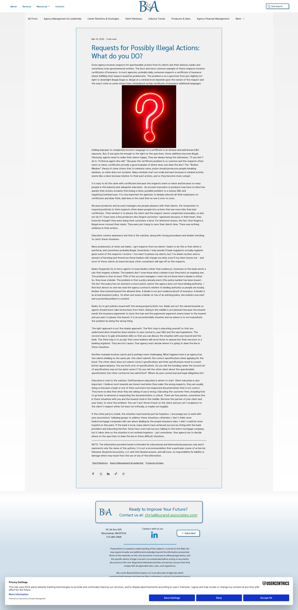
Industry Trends (156, 18)
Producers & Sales (181, 18)
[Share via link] (115, 473)
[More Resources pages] (49, 6)
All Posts (33, 18)
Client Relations (133, 18)
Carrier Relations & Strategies (103, 18)
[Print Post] (123, 473)
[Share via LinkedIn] (108, 473)
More (238, 18)
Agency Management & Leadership (62, 18)
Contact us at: (158, 514)
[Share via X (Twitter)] (100, 473)
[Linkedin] (154, 535)
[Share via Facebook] (93, 473)
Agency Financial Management (213, 18)
